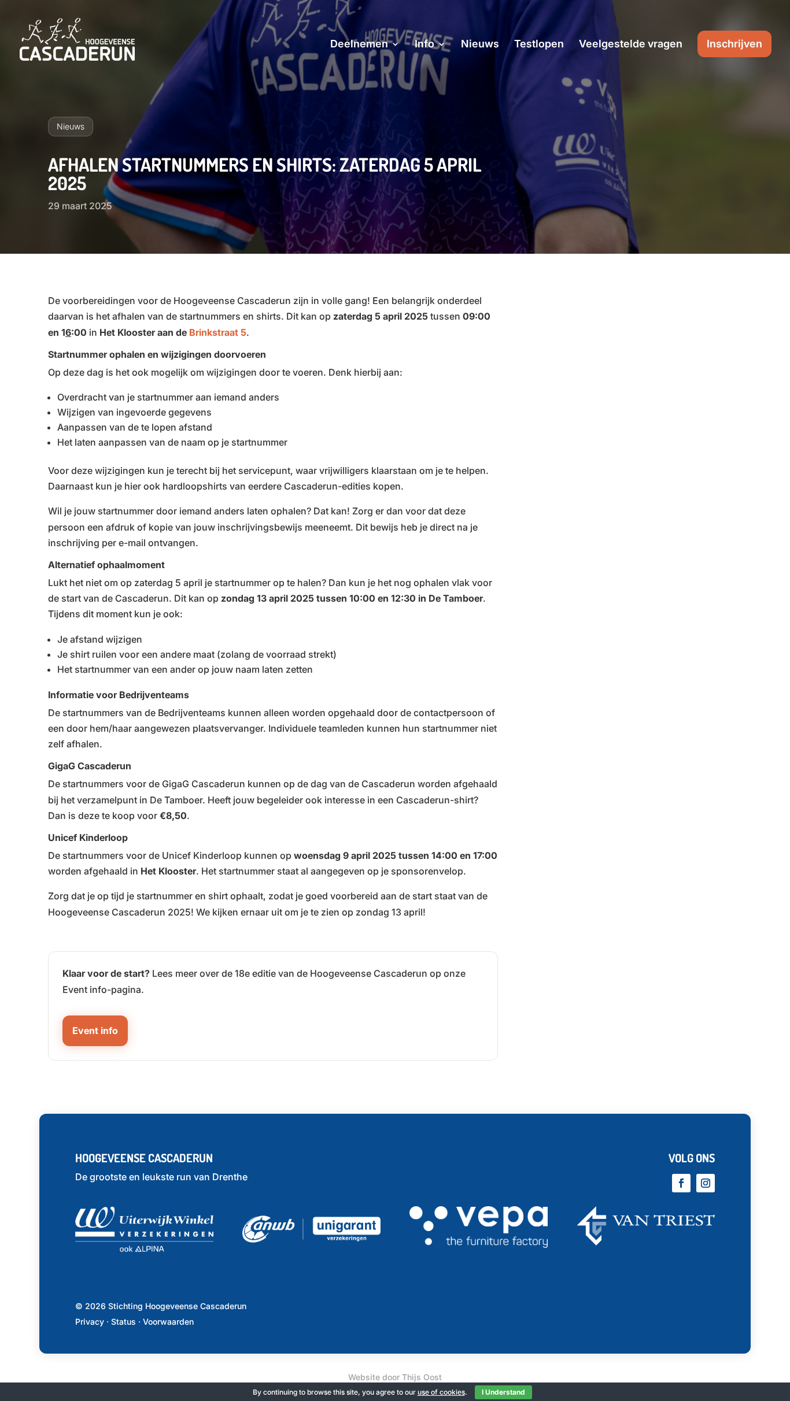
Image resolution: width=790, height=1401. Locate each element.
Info (424, 45)
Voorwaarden (168, 1321)
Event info (95, 1030)
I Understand (503, 1392)
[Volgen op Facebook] (681, 1183)
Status (123, 1321)
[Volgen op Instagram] (705, 1183)
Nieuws (480, 45)
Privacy (89, 1321)
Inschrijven (734, 44)
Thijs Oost (422, 1377)
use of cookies (441, 1392)
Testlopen (539, 45)
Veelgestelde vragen (630, 45)
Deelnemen (359, 45)
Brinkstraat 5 (217, 332)
